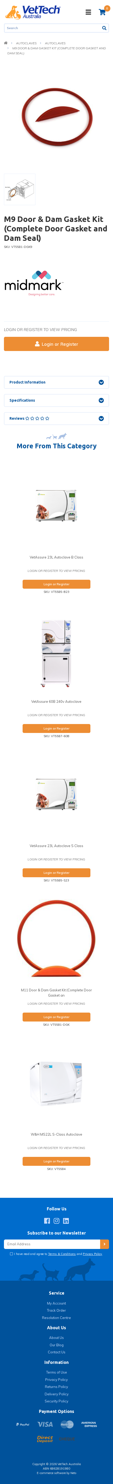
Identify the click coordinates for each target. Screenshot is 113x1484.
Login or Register (60, 344)
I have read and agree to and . (58, 1254)
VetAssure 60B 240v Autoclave (56, 701)
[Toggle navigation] (88, 12)
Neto (73, 1473)
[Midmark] (34, 283)
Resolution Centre (56, 1318)
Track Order (56, 1310)
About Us (56, 1338)
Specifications (22, 400)
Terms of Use (56, 1372)
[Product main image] (56, 115)
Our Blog (57, 1345)
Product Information (27, 382)
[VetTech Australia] (33, 12)
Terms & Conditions (62, 1254)
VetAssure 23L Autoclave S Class (56, 846)
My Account (56, 1303)
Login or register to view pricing (40, 329)
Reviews (17, 418)
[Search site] (104, 28)
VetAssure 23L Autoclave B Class (56, 557)
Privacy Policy (92, 1254)
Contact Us (56, 1352)
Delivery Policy (57, 1394)
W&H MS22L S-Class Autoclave (56, 1134)
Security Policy (56, 1401)
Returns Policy (56, 1387)
